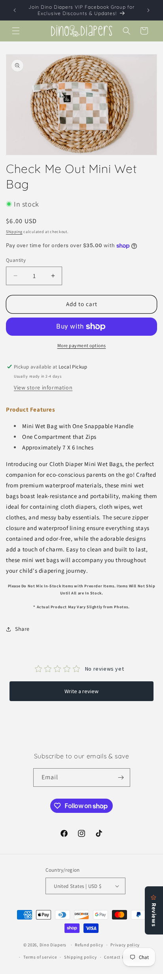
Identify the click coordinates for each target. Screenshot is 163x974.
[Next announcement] (148, 10)
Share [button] (22, 628)
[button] (16, 30)
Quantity (16, 260)
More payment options (81, 345)
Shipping (14, 231)
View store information (43, 387)
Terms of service (40, 957)
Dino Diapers (53, 945)
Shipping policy (80, 957)
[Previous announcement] (14, 10)
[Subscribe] (121, 777)
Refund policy (89, 945)
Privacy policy (125, 945)
